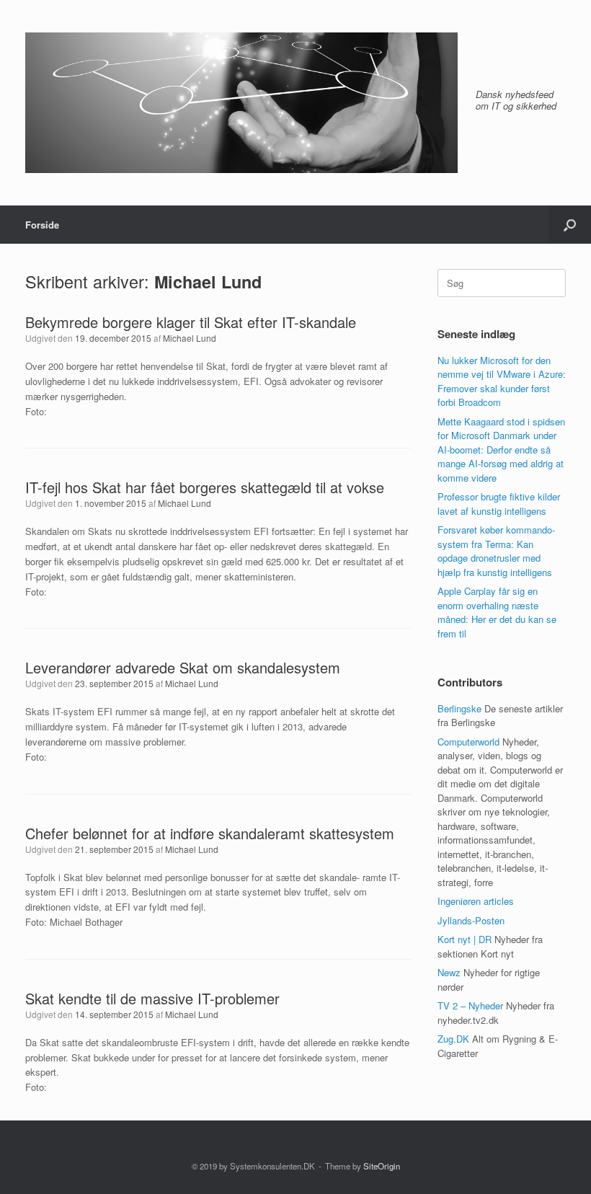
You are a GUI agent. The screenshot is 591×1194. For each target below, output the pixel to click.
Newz (449, 972)
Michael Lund (208, 281)
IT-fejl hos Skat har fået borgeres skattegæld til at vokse (204, 487)
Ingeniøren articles (475, 901)
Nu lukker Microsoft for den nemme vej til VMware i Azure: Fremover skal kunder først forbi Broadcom (501, 381)
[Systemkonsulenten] (241, 102)
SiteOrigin (381, 1166)
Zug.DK (453, 1038)
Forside (42, 224)
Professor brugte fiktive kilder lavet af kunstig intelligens (498, 504)
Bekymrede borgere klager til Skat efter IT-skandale (190, 321)
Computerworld (468, 741)
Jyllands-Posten (471, 920)
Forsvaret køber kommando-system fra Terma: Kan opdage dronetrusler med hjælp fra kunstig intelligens (496, 551)
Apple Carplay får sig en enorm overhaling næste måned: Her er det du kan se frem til (496, 612)
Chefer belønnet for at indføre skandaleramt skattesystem (209, 833)
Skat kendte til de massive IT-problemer (152, 998)
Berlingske (459, 708)
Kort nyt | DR (464, 939)
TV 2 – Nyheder (470, 1005)
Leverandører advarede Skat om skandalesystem (182, 667)
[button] (569, 224)
